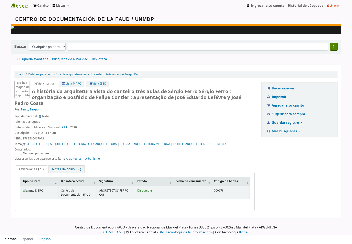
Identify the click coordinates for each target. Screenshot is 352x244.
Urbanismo (92, 159)
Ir (334, 46)
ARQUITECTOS (59, 144)
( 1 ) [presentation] (31, 169)
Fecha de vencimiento (191, 181)
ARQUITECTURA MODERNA (151, 144)
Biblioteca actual (72, 181)
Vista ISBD (99, 83)
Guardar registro (285, 122)
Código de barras (226, 181)
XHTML (108, 232)
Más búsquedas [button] (284, 131)
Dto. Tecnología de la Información (184, 232)
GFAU (65, 127)
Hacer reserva (282, 88)
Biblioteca (99, 59)
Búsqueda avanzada (32, 59)
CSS (120, 232)
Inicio (20, 74)
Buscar (20, 46)
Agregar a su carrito (287, 105)
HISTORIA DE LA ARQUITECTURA (95, 144)
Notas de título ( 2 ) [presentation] (66, 169)
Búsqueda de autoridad (70, 59)
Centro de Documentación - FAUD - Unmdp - (21, 6)
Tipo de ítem (31, 181)
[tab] (31, 169)
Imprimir (278, 97)
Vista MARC (73, 83)
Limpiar (334, 6)
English (45, 239)
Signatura (106, 181)
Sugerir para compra (288, 114)
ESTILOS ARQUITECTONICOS (192, 144)
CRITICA (221, 144)
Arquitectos (73, 159)
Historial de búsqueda (305, 5)
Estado (142, 181)
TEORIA (125, 144)
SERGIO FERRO (36, 144)
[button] (41, 6)
